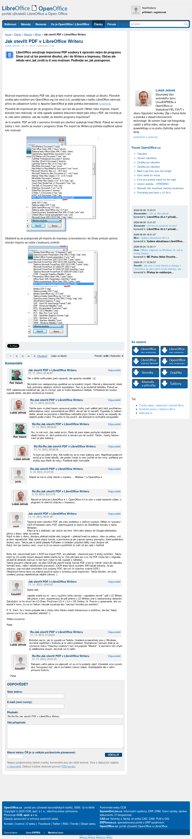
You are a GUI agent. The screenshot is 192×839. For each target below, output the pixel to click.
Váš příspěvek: (16, 722)
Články (17, 34)
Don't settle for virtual (148, 175)
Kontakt (8, 824)
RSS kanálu (68, 766)
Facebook (44, 824)
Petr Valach (16, 382)
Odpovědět (114, 370)
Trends (74, 824)
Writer (38, 34)
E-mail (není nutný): (19, 702)
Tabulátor (142, 153)
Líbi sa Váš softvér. (159, 213)
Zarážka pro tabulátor (148, 162)
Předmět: (13, 712)
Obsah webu (88, 824)
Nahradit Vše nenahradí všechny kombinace (160, 188)
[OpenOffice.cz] (36, 11)
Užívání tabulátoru (147, 158)
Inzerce (19, 824)
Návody (28, 34)
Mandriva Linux (55, 832)
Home (8, 34)
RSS (65, 824)
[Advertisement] (64, 78)
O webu (30, 824)
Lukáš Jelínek (12, 45)
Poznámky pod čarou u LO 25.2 (153, 192)
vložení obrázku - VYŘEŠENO (153, 184)
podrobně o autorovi (146, 137)
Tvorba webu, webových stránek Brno (161, 405)
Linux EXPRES (33, 832)
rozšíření (104, 103)
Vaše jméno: (15, 691)
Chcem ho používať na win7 (162, 225)
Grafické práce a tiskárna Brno (157, 409)
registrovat (160, 12)
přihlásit (147, 12)
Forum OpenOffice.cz (146, 148)
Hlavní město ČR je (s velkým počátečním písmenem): (41, 752)
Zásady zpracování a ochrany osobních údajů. (31, 818)
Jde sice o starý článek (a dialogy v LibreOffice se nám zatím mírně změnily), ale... (158, 267)
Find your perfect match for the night (156, 179)
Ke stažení (139, 342)
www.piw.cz (145, 413)
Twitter (56, 824)
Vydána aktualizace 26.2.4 (155, 238)
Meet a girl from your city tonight (154, 171)
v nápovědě (14, 766)
